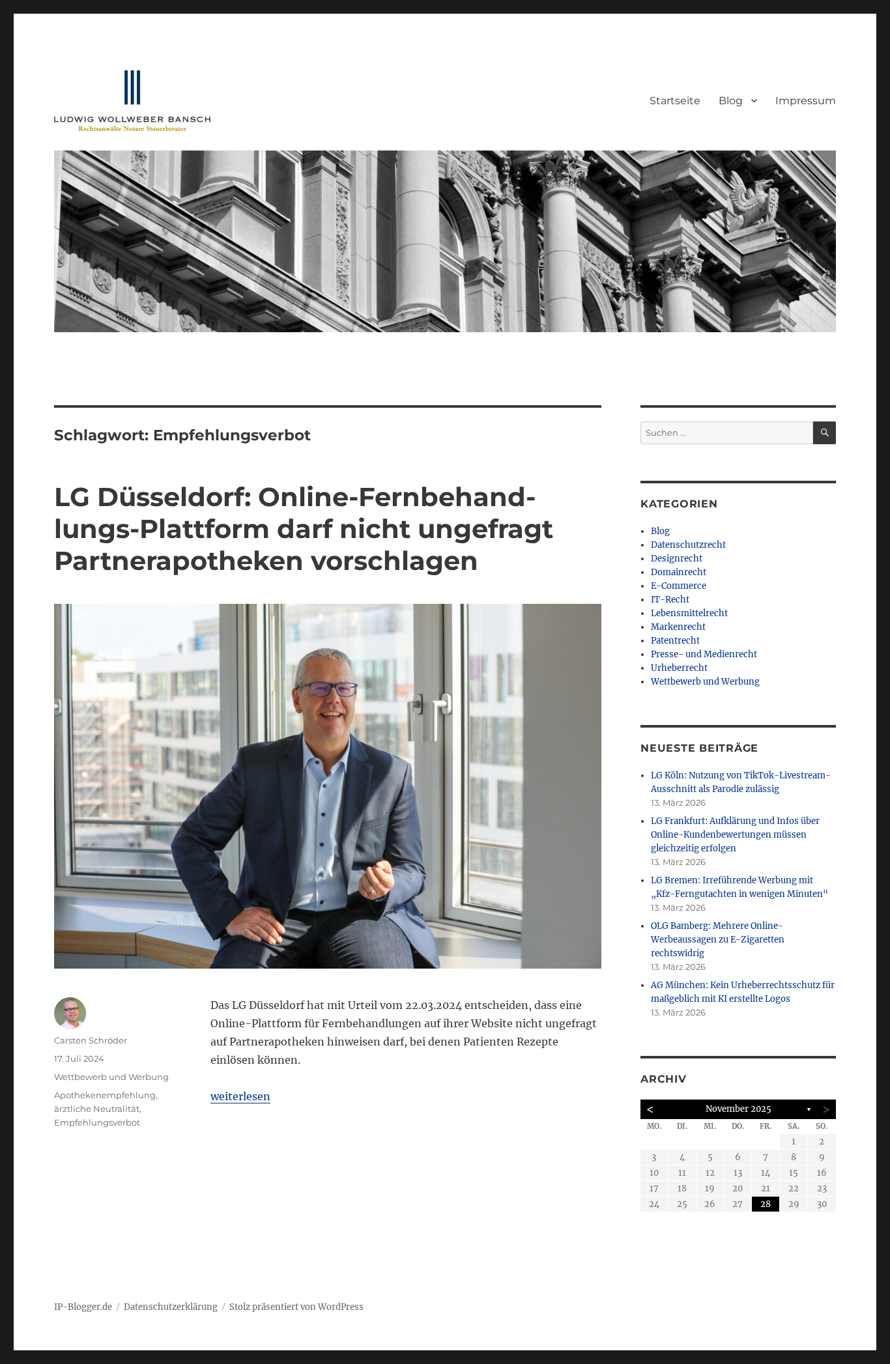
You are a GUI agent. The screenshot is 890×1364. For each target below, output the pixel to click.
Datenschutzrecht (688, 544)
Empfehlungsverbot (97, 1122)
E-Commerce (678, 585)
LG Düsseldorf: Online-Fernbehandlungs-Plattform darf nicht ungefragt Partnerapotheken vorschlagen (303, 528)
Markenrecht (678, 626)
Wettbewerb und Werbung (111, 1077)
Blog (731, 100)
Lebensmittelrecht (689, 613)
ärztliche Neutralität (96, 1108)
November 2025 (738, 1109)
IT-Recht (670, 599)
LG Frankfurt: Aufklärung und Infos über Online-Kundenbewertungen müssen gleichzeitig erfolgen (735, 835)
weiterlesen (240, 1096)
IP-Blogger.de (83, 1307)
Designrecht (676, 558)
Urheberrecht (679, 668)
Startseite (675, 100)
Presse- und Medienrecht (704, 654)
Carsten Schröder (90, 1040)
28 (765, 1204)
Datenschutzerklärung (171, 1307)
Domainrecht (678, 572)
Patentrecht (675, 640)
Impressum (805, 100)
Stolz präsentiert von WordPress (296, 1307)
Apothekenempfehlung (105, 1095)
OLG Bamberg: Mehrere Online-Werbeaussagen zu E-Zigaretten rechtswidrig (717, 939)
